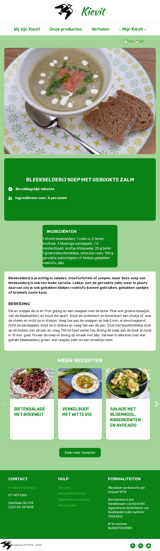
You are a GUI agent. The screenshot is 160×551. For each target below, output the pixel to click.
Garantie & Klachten (71, 493)
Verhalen (100, 29)
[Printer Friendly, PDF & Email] (133, 41)
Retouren (64, 488)
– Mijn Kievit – (132, 29)
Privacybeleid (67, 505)
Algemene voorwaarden (74, 499)
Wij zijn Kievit (27, 29)
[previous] (3, 403)
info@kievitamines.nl (22, 488)
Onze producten (66, 29)
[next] (156, 403)
